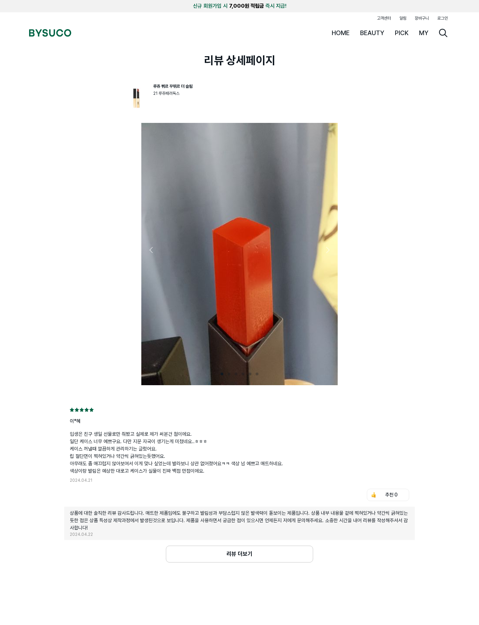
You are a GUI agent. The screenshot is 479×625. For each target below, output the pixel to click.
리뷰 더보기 (239, 554)
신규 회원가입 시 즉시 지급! (239, 6)
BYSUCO (50, 33)
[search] (443, 33)
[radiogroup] (239, 410)
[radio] (72, 410)
